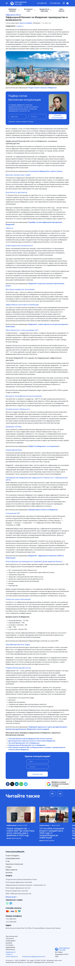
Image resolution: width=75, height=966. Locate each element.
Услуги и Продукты (12, 856)
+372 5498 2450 (55, 3)
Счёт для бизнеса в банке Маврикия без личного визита (30, 739)
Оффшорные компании (12, 10)
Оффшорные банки (13, 15)
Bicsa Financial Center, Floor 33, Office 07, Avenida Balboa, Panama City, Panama (33, 928)
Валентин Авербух (26, 23)
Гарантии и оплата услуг (14, 864)
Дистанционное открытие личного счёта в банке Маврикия (31, 741)
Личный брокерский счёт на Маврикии (23, 743)
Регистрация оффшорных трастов (18, 888)
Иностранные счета (28, 10)
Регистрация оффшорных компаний (19, 882)
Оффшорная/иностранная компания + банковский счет (26, 885)
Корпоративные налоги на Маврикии (43, 510)
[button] (60, 794)
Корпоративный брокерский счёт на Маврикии (26, 745)
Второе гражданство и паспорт (17, 891)
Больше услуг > (11, 897)
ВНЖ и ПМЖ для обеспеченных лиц (18, 894)
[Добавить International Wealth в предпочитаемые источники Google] (57, 784)
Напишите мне (37, 774)
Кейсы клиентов (61, 10)
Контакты (9, 873)
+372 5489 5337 (42, 3)
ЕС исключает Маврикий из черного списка (45, 171)
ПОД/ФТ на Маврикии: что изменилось (43, 446)
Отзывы (8, 867)
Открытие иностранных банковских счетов (21, 879)
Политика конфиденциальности (33, 956)
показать (19, 26)
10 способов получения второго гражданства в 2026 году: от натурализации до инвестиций (51, 833)
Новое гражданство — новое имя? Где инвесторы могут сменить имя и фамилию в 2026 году (20, 831)
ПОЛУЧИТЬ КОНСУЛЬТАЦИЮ (57, 116)
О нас (8, 861)
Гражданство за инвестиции (44, 10)
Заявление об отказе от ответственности (12, 954)
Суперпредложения (13, 858)
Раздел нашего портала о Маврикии (42, 88)
